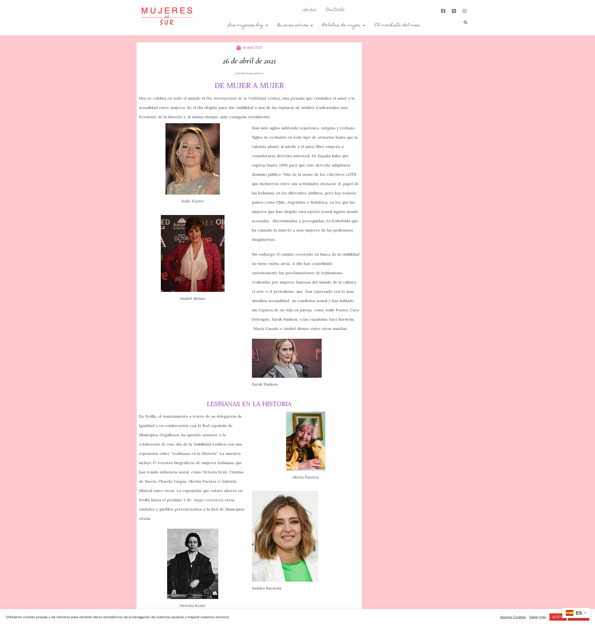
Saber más (537, 617)
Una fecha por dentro (249, 73)
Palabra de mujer (341, 25)
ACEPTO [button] (558, 617)
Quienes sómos (293, 25)
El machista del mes (397, 25)
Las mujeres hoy (245, 25)
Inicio (310, 10)
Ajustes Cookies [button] (513, 617)
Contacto (335, 10)
